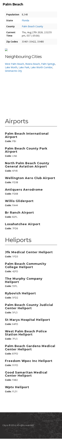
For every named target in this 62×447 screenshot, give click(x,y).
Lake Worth (11, 67)
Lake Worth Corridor (41, 67)
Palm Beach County (32, 26)
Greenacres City (13, 70)
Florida (25, 20)
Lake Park (24, 67)
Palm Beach (13, 4)
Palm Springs (48, 63)
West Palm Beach (14, 63)
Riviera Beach (32, 63)
